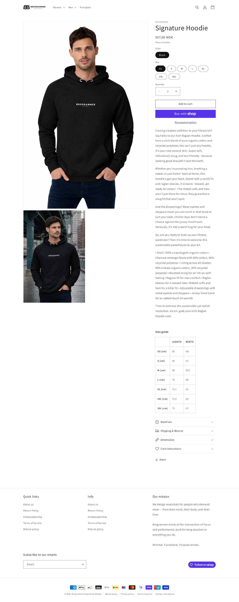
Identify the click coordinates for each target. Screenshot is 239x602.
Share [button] (162, 459)
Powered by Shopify (93, 594)
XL (203, 68)
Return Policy (30, 510)
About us (28, 504)
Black (162, 55)
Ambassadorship (32, 516)
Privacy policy (127, 594)
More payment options (185, 122)
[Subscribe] (82, 564)
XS (160, 68)
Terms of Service (32, 523)
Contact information (165, 594)
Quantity (159, 84)
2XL (161, 76)
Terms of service (144, 594)
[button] (58, 7)
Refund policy (31, 529)
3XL (174, 76)
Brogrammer (77, 594)
